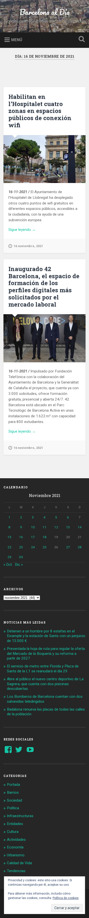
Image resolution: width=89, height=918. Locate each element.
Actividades (16, 839)
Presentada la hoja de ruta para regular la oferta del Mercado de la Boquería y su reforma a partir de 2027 (46, 653)
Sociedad (14, 800)
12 (56, 527)
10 (33, 527)
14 (80, 527)
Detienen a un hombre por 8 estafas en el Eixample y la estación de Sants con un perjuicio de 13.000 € (46, 636)
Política (13, 808)
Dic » (19, 564)
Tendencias (16, 871)
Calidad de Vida (19, 863)
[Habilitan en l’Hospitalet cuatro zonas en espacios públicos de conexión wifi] (44, 159)
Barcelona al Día (45, 12)
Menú (16, 39)
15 (9, 537)
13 (68, 527)
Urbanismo (15, 855)
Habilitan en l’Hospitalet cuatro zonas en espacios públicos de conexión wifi (39, 111)
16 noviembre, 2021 (28, 246)
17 (33, 537)
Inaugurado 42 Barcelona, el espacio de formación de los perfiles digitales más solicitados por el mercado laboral (43, 286)
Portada (13, 784)
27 (68, 547)
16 (21, 537)
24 (33, 547)
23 (21, 547)
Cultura (13, 831)
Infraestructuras (20, 816)
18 (44, 537)
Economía (15, 847)
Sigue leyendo (29, 230)
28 (80, 547)
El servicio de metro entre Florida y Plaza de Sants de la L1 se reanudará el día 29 (43, 668)
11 (44, 527)
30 (21, 557)
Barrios (13, 792)
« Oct (7, 564)
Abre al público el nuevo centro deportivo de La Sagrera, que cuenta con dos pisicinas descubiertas (45, 684)
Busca (81, 39)
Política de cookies (66, 898)
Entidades (15, 824)
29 (9, 557)
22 (9, 547)
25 (44, 547)
